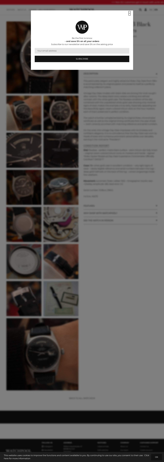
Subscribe (82, 59)
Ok (156, 457)
